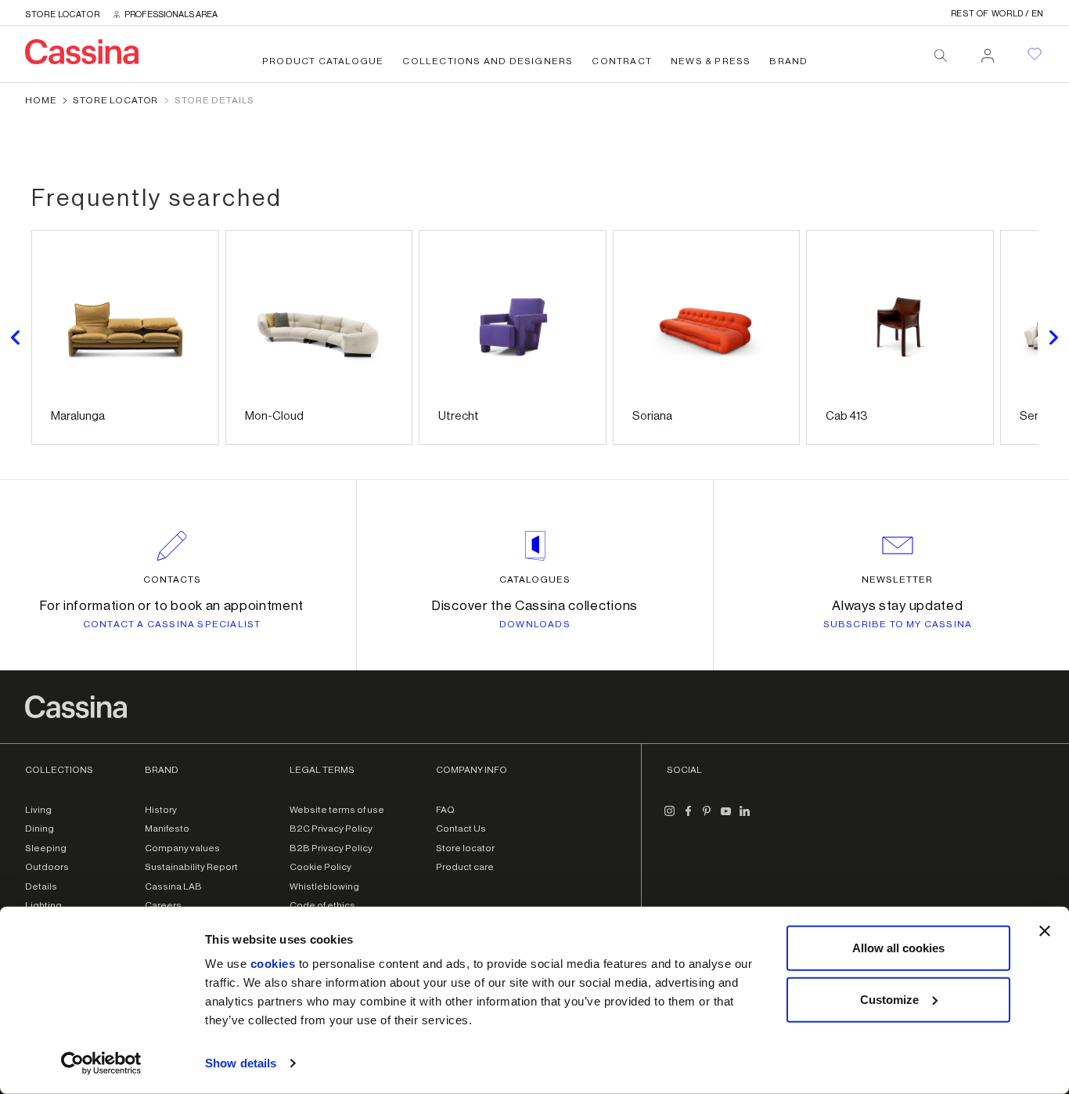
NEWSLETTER (897, 579)
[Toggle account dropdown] (987, 51)
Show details (240, 1063)
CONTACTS (172, 579)
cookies (273, 963)
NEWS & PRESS (710, 61)
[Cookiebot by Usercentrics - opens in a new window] (101, 1063)
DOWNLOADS (534, 624)
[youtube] (726, 817)
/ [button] (997, 13)
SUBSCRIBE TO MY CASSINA (898, 624)
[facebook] (688, 817)
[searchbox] (940, 55)
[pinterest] (707, 817)
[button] (15, 337)
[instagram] (669, 817)
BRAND (788, 61)
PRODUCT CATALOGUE (322, 61)
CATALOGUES (534, 579)
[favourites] (1034, 54)
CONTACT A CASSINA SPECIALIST (172, 624)
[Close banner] (1044, 931)
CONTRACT (622, 61)
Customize (889, 999)
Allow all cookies (898, 948)
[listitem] (125, 337)
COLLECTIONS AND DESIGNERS (487, 61)
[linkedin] (745, 817)
